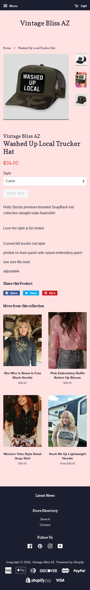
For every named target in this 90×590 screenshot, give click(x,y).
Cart (83, 6)
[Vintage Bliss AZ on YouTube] (60, 547)
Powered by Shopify (70, 562)
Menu (13, 6)
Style (7, 173)
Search (45, 519)
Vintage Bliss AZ (45, 23)
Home (7, 48)
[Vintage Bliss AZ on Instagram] (50, 547)
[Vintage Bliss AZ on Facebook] (29, 547)
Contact (45, 525)
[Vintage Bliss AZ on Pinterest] (40, 547)
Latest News (45, 495)
